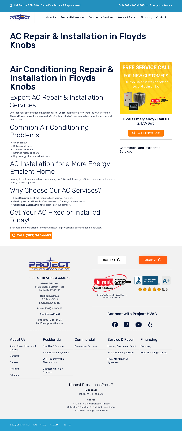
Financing (146, 17)
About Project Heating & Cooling (23, 348)
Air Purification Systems (56, 352)
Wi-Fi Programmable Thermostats (53, 361)
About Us (50, 17)
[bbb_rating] (153, 292)
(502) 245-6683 (53, 308)
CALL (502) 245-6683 (34, 235)
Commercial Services (100, 17)
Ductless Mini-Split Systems (53, 370)
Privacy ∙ (45, 425)
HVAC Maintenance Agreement (117, 361)
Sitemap (14, 375)
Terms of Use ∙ (56, 425)
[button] (112, 260)
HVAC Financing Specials (153, 352)
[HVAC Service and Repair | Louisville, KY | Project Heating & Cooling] (20, 17)
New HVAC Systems (53, 346)
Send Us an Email (50, 314)
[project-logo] (49, 271)
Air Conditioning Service (120, 352)
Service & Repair (126, 17)
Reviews (14, 368)
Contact (161, 17)
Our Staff (15, 356)
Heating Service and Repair (121, 346)
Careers (14, 362)
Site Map (67, 425)
